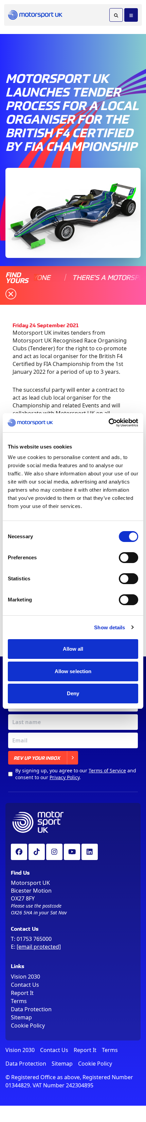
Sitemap (21, 1017)
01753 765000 (34, 939)
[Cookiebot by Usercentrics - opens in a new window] (108, 422)
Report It (22, 993)
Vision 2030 (25, 976)
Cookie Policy (28, 1025)
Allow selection (73, 671)
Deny (73, 693)
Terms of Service (107, 770)
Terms (19, 1001)
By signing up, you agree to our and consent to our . (75, 774)
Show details (109, 627)
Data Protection (31, 1009)
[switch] (128, 557)
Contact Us (25, 984)
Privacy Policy (64, 777)
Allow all (73, 649)
